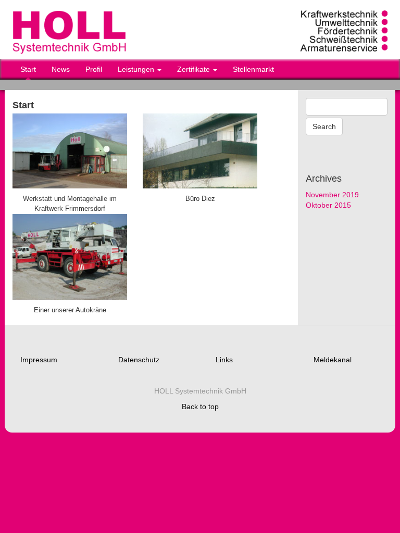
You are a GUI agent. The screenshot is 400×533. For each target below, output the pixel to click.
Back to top (200, 406)
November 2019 (332, 195)
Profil (93, 69)
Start (28, 69)
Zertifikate (194, 69)
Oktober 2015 (328, 205)
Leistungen (137, 69)
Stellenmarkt (253, 69)
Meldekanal (333, 360)
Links (224, 360)
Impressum (38, 360)
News (61, 69)
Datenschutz (138, 360)
